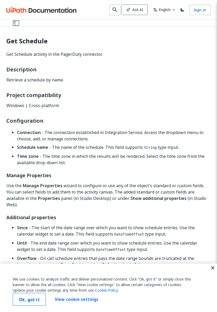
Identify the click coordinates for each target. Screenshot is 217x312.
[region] (108, 288)
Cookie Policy (106, 290)
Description (21, 69)
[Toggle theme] (182, 9)
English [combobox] (162, 9)
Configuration (24, 121)
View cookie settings (76, 299)
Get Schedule (27, 41)
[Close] (212, 267)
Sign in (200, 10)
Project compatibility (33, 95)
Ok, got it (29, 299)
